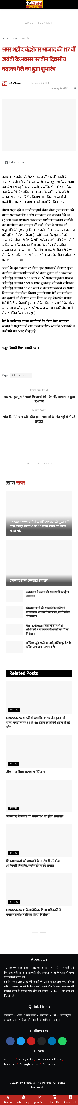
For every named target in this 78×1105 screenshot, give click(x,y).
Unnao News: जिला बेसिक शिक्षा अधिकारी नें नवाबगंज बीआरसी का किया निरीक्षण (47, 629)
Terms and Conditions (49, 1059)
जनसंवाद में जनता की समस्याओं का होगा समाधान (47, 594)
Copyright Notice (29, 1064)
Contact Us (49, 1064)
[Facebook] (10, 1041)
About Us (9, 1059)
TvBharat (16, 83)
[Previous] (35, 930)
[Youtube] (31, 1041)
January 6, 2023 (40, 83)
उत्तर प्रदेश (25, 38)
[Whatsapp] (62, 1041)
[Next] (43, 930)
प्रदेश (15, 38)
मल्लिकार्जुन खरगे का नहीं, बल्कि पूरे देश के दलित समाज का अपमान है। (48, 645)
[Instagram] (41, 1041)
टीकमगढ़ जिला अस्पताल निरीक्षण (29, 580)
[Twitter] (21, 1041)
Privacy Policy (26, 1059)
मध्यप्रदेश (14, 764)
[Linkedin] (52, 1041)
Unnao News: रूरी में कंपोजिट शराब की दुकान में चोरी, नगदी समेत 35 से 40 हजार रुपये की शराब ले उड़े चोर (39, 526)
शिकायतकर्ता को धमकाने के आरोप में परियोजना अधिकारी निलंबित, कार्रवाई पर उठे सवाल (48, 612)
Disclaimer (10, 1064)
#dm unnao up (21, 375)
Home (5, 38)
